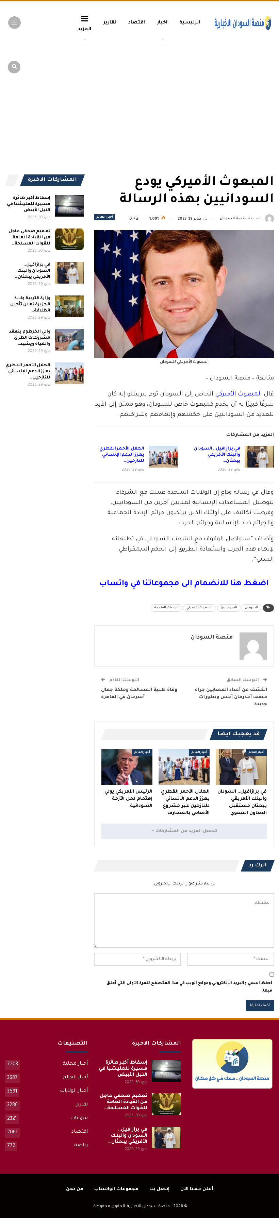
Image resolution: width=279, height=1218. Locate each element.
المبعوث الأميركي (238, 394)
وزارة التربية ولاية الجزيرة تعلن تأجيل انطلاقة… (30, 304)
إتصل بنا (159, 1189)
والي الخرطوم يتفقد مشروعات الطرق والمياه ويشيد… (29, 337)
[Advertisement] (221, 95)
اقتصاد (136, 22)
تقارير (109, 22)
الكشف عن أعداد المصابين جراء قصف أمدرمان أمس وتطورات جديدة (231, 697)
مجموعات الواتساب (116, 1189)
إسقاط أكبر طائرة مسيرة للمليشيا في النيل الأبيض (28, 204)
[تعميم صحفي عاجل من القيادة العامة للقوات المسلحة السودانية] (69, 239)
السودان (251, 608)
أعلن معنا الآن (196, 1189)
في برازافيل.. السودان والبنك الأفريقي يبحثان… (217, 454)
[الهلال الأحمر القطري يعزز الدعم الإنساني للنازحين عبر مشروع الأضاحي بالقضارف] (163, 457)
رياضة (81, 1145)
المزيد (84, 29)
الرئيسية (189, 22)
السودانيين (228, 608)
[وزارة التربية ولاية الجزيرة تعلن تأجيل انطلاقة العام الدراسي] (69, 306)
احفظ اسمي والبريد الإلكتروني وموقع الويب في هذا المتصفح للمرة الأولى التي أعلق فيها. (189, 987)
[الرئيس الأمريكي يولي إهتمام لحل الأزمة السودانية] (126, 767)
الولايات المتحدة (166, 608)
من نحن (74, 1189)
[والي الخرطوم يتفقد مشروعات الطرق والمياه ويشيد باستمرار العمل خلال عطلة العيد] (69, 340)
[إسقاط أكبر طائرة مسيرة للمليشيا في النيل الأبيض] (69, 206)
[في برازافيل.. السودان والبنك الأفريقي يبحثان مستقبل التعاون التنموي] (259, 457)
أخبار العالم (104, 217)
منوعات (79, 1118)
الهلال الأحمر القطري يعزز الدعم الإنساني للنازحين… (121, 454)
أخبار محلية (75, 1064)
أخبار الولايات (74, 1091)
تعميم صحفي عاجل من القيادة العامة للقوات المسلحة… (29, 237)
